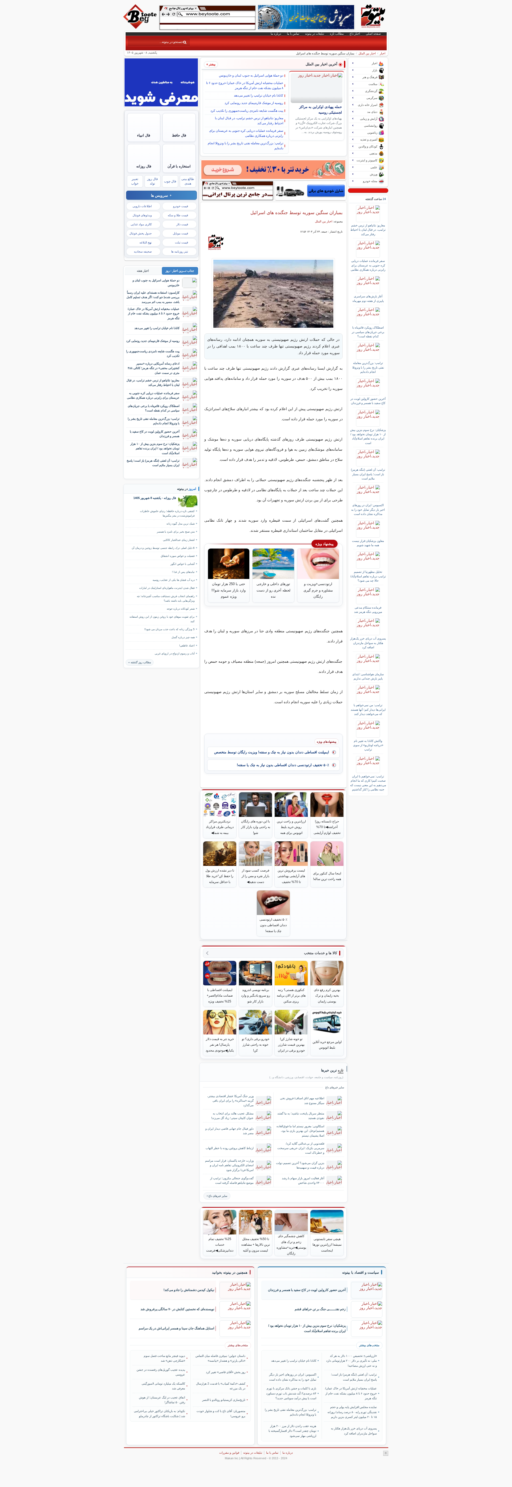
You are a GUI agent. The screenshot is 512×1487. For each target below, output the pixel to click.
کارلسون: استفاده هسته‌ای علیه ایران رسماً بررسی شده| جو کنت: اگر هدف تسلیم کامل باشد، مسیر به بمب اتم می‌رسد (152, 297)
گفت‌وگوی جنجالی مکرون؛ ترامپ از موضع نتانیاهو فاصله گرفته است (232, 1180)
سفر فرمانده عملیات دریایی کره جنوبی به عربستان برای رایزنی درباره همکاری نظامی (246, 133)
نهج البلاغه (145, 242)
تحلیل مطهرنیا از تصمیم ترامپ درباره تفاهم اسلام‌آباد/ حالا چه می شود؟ (368, 576)
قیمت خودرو (180, 206)
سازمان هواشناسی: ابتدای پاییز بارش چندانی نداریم (368, 676)
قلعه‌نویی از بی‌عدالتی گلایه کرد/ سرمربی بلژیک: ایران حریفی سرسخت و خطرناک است (300, 1148)
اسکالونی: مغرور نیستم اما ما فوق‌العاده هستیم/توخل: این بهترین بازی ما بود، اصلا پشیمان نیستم (300, 1131)
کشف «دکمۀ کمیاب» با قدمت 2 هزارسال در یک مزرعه (220, 1386)
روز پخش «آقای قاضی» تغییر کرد (225, 1372)
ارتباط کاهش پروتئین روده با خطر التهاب (230, 1148)
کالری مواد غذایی (141, 224)
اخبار (382, 53)
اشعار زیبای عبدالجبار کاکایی (179, 539)
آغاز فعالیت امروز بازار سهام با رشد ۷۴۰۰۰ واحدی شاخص (303, 1180)
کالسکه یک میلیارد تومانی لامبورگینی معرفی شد (163, 1386)
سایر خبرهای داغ (218, 1195)
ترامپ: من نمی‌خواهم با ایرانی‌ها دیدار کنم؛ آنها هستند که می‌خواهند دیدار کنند (368, 709)
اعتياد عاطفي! (187, 645)
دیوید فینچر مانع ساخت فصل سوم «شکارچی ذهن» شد (164, 1358)
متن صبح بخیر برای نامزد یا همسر (176, 531)
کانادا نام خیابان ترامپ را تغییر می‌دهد (258, 95)
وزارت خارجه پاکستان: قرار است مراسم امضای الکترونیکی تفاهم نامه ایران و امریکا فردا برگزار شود (229, 1165)
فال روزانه (143, 166)
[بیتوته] (141, 27)
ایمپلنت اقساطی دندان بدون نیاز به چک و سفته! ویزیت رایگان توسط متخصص (271, 752)
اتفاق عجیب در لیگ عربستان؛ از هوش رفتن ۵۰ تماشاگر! (162, 1400)
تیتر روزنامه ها (179, 251)
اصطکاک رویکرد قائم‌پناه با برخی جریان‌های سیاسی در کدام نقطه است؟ (368, 332)
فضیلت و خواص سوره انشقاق (178, 555)
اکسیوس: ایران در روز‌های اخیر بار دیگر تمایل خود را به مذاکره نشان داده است (368, 509)
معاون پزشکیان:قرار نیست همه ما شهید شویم (368, 543)
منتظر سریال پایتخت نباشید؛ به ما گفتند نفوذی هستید (300, 1116)
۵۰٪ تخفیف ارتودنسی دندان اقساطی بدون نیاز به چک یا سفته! (283, 765)
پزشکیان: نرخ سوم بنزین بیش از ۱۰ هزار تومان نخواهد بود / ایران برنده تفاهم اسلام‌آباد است (368, 436)
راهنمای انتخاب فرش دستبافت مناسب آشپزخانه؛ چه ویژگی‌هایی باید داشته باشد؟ (166, 598)
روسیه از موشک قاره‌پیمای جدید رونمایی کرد (254, 103)
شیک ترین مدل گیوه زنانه (180, 523)
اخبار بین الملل (367, 53)
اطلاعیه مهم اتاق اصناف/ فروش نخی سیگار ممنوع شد (302, 1100)
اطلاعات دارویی (142, 206)
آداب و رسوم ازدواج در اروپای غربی (175, 653)
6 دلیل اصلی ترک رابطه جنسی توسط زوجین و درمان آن (163, 547)
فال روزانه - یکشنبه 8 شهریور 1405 (154, 497)
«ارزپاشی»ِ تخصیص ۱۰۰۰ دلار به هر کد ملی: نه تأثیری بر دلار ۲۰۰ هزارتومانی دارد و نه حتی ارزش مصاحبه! (351, 1360)
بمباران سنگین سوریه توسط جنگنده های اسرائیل (296, 212)
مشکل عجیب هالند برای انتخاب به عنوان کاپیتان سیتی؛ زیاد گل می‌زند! (232, 1116)
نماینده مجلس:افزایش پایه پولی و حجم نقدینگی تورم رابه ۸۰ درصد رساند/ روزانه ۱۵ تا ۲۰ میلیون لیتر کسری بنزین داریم (352, 1411)
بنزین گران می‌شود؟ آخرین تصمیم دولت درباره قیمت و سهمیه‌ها (300, 1165)
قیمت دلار (182, 224)
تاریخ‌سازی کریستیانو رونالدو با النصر (223, 1399)
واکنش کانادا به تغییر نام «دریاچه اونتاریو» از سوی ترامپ (368, 745)
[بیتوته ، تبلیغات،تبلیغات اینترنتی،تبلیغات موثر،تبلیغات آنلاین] (207, 18)
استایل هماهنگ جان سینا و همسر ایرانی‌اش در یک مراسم (176, 1328)
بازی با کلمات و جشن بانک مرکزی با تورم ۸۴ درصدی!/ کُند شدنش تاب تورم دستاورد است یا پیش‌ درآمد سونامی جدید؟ (291, 1393)
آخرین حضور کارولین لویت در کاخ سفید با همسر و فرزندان (368, 401)
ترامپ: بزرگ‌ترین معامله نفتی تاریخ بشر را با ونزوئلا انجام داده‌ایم (245, 145)
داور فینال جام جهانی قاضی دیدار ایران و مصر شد (229, 1131)
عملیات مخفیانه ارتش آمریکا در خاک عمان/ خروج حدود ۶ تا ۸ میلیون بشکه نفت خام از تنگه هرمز (244, 85)
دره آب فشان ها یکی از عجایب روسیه (174, 579)
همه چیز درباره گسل (183, 637)
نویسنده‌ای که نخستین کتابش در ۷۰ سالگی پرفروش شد (177, 1309)
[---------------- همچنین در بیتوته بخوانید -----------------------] (229, 1272)
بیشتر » (210, 64)
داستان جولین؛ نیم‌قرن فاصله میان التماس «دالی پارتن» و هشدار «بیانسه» (220, 1358)
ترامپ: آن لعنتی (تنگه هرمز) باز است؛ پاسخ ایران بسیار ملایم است (368, 474)
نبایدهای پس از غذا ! (183, 571)
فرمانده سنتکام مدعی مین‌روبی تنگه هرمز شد (368, 609)
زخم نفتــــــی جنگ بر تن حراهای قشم (320, 1309)
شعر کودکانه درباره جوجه (181, 608)
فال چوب (170, 181)
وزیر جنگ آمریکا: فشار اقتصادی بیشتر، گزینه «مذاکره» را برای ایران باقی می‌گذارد (230, 1100)
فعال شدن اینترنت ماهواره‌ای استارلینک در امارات (167, 587)
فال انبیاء (143, 135)
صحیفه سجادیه (143, 251)
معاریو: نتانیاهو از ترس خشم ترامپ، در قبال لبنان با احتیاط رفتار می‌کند (249, 120)
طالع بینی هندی (187, 181)
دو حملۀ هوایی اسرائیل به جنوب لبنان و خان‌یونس (251, 75)
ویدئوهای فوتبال (142, 215)
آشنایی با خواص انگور (182, 563)
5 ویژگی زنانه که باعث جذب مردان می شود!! (169, 629)
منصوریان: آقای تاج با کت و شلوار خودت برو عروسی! (221, 1413)
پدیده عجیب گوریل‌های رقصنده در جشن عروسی (161, 1372)
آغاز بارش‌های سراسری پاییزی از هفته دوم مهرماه (368, 298)
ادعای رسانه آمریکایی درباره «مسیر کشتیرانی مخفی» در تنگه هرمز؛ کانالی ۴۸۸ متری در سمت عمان (153, 368)
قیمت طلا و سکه (178, 215)
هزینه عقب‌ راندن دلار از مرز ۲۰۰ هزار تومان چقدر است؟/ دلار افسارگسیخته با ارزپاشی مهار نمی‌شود (292, 1430)
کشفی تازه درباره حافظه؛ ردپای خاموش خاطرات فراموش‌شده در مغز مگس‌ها (167, 513)
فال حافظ (179, 135)
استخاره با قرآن (179, 166)
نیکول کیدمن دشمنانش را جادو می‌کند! (188, 1290)
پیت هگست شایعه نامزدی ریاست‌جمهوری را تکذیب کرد (246, 111)
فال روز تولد (152, 181)
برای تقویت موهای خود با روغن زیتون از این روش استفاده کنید (162, 619)
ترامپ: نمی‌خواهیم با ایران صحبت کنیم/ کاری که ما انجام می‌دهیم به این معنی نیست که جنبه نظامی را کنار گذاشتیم (368, 783)
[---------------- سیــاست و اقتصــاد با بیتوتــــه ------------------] (360, 1272)
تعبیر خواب (134, 181)
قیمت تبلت (181, 242)
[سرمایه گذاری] (273, 169)
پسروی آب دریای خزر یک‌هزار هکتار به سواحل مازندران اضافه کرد (368, 643)
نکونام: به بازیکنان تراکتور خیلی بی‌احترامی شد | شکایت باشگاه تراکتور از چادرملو (159, 1413)
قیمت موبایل (180, 233)
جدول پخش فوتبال (140, 233)
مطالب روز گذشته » (139, 662)
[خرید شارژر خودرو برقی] (310, 190)
